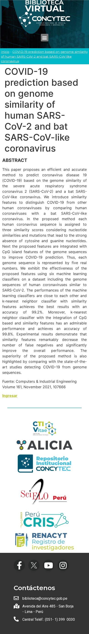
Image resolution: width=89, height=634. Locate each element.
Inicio (5, 52)
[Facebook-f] (19, 565)
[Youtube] (48, 565)
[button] (44, 37)
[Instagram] (63, 565)
